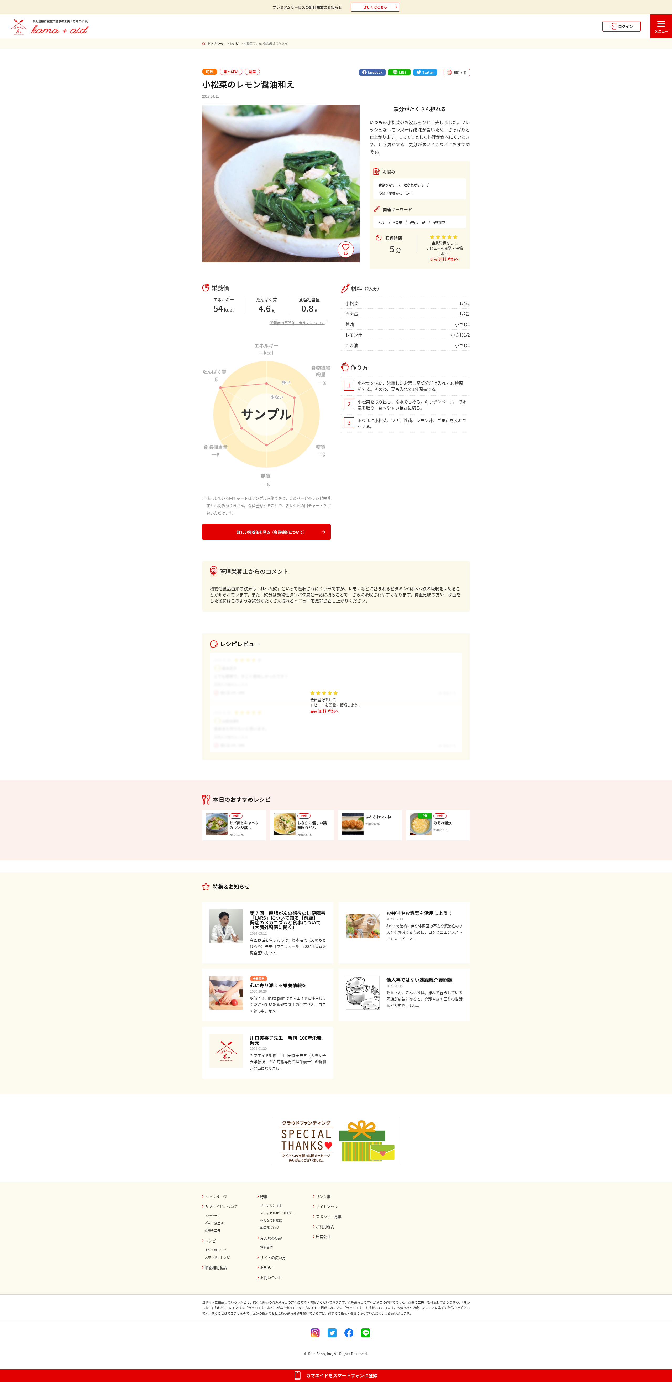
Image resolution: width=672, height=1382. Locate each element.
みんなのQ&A (271, 1238)
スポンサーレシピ (217, 1257)
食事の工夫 (212, 1230)
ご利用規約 (325, 1226)
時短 (209, 71)
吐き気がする (413, 184)
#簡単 (397, 222)
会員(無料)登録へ (444, 259)
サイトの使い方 (273, 1257)
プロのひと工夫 (271, 1205)
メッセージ (212, 1215)
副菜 (252, 71)
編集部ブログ (269, 1227)
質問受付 (266, 1247)
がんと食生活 (214, 1223)
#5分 (382, 222)
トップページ (216, 43)
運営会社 (323, 1236)
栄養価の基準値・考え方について (297, 322)
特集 (263, 1196)
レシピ (234, 43)
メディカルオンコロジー (277, 1213)
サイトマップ (327, 1206)
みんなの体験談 (271, 1220)
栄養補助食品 (216, 1267)
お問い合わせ (271, 1277)
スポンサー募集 (329, 1216)
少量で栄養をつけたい (396, 193)
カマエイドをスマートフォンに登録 (341, 1376)
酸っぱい (231, 71)
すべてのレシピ (216, 1250)
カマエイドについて (221, 1206)
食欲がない (387, 184)
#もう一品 (418, 222)
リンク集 (323, 1196)
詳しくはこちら (375, 6)
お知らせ (267, 1267)
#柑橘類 (439, 222)
